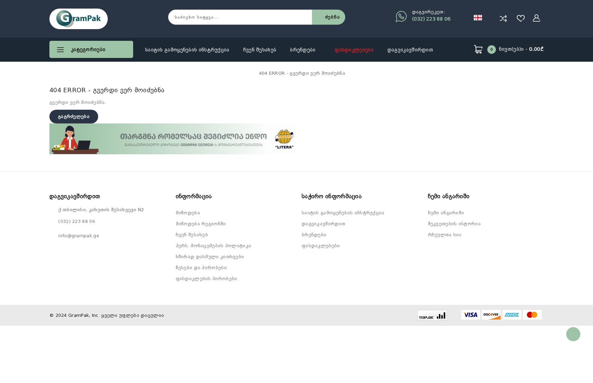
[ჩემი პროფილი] (537, 18)
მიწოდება (188, 212)
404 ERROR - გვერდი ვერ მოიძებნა (302, 73)
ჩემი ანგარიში (446, 212)
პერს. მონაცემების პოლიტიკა (214, 245)
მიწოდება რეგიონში (201, 223)
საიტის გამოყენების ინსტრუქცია (187, 49)
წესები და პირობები (201, 267)
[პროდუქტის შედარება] (503, 18)
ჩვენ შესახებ (260, 49)
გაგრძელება (74, 116)
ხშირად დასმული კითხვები (210, 256)
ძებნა (332, 17)
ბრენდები (303, 49)
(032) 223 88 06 (431, 19)
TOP (573, 334)
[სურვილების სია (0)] (521, 18)
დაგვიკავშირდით (410, 49)
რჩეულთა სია (445, 234)
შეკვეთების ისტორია (454, 223)
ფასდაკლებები (354, 49)
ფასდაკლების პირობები (206, 278)
